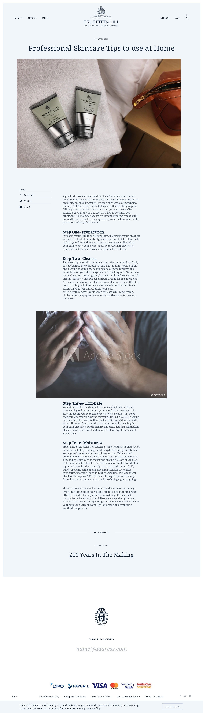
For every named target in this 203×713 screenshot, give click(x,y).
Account (165, 18)
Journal (32, 18)
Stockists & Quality (49, 696)
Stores (45, 18)
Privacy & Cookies (154, 696)
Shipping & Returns (75, 696)
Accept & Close (173, 707)
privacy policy (92, 708)
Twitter (28, 201)
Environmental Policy (128, 696)
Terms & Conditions (101, 696)
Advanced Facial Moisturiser (97, 456)
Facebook (29, 195)
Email (27, 207)
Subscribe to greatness (101, 639)
